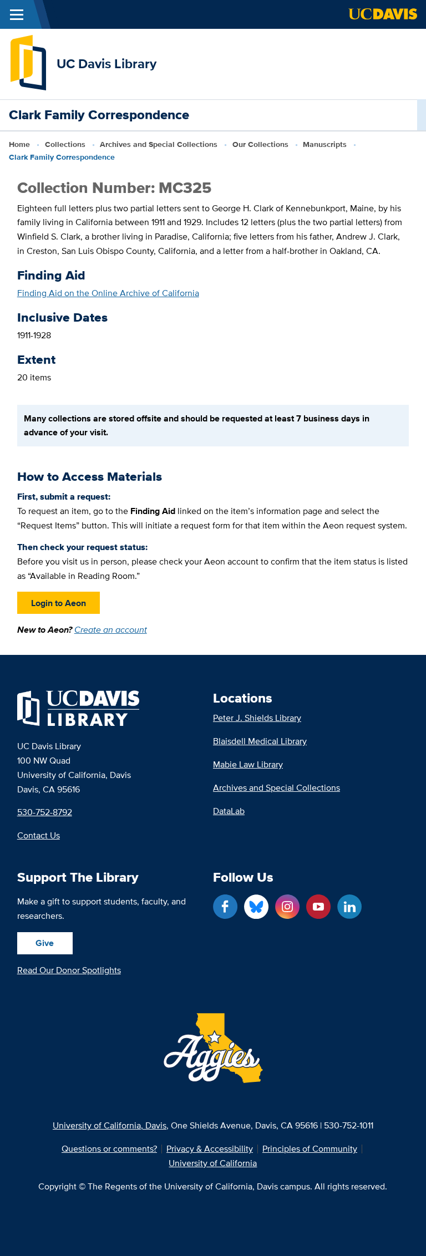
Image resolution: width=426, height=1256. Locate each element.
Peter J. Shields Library (257, 717)
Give (45, 943)
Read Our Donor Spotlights (69, 970)
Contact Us (38, 835)
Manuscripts (325, 144)
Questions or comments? (109, 1149)
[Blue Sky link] (256, 906)
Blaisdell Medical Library (260, 741)
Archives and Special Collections (158, 144)
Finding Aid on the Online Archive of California (108, 293)
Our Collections (260, 144)
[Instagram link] (287, 906)
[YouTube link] (318, 906)
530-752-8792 (44, 812)
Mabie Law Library (248, 764)
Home (19, 144)
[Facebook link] (225, 906)
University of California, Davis (109, 1125)
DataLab (229, 811)
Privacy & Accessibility (209, 1149)
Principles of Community (309, 1149)
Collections (65, 144)
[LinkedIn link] (349, 906)
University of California (213, 1163)
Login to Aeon (58, 603)
